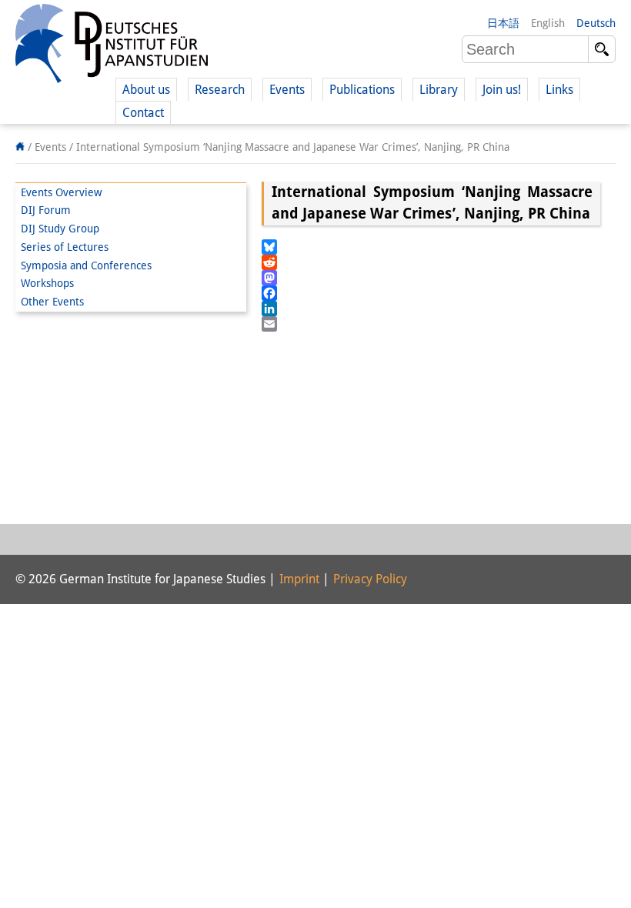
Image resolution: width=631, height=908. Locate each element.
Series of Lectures (65, 247)
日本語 (503, 23)
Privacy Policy (370, 579)
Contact (143, 112)
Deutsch (596, 23)
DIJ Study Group (60, 228)
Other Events (52, 301)
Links (559, 89)
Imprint (299, 579)
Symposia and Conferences (86, 265)
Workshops (47, 283)
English (548, 23)
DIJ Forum (46, 210)
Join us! (501, 89)
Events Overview (61, 192)
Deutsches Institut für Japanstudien (111, 46)
